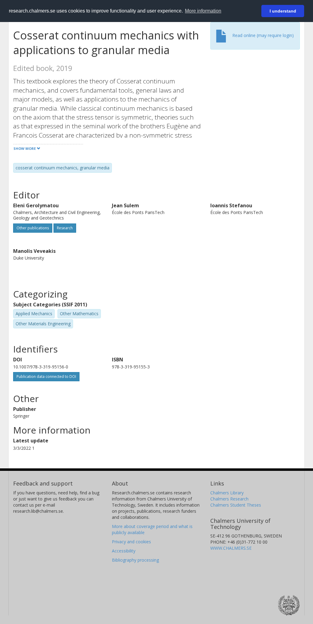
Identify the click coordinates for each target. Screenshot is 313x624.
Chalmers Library (227, 493)
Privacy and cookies (131, 542)
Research (65, 228)
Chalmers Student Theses (235, 505)
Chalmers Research (229, 499)
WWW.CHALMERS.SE (231, 548)
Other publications (33, 228)
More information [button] (203, 10)
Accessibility (123, 551)
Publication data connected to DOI (46, 376)
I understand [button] (283, 11)
